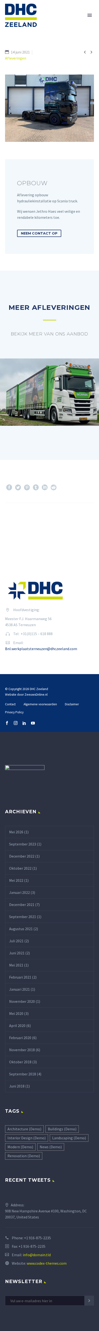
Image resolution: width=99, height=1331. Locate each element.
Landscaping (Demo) (69, 1137)
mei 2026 (16, 831)
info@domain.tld (37, 1254)
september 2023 (22, 844)
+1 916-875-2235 (37, 1237)
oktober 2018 (20, 1061)
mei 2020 (16, 1013)
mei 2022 (16, 880)
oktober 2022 (20, 868)
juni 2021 (17, 953)
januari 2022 (19, 892)
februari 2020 (20, 1037)
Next (81, 517)
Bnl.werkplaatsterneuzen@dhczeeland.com (41, 648)
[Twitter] (18, 487)
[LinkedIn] (45, 487)
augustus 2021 (21, 928)
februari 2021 (20, 977)
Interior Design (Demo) (26, 1137)
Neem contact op (39, 233)
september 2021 (22, 916)
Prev (17, 517)
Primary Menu (89, 15)
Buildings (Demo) (62, 1128)
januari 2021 (19, 989)
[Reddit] (53, 487)
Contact (10, 704)
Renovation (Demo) (23, 1155)
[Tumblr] (36, 487)
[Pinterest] (27, 487)
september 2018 (22, 1074)
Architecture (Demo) (24, 1128)
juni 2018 (17, 1086)
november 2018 (22, 1049)
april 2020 (17, 1025)
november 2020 (22, 1001)
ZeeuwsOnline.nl (36, 694)
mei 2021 (16, 965)
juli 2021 (16, 940)
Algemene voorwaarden (40, 704)
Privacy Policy (14, 712)
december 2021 (21, 904)
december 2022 (21, 856)
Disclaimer (72, 704)
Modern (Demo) (20, 1146)
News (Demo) (51, 1146)
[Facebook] (9, 487)
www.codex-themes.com (47, 1263)
